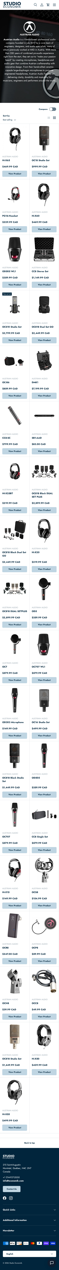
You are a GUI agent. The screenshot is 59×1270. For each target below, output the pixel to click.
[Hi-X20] (44, 530)
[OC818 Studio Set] (14, 1036)
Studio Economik (15, 1263)
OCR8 (5, 947)
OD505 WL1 (9, 271)
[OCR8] (14, 925)
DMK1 (35, 382)
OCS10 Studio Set (11, 326)
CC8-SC (6, 438)
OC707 (6, 836)
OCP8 (35, 947)
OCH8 (5, 1003)
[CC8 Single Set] (44, 814)
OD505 (36, 777)
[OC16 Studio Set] (44, 700)
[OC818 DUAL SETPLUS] (14, 589)
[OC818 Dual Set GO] (44, 305)
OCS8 (35, 892)
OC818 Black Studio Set (13, 779)
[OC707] (14, 814)
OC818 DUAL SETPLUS (14, 611)
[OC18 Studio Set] (44, 138)
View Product (14, 173)
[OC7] (14, 644)
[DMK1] (44, 360)
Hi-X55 (6, 1114)
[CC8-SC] (14, 416)
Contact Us (12, 1189)
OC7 (4, 666)
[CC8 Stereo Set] (44, 249)
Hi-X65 (6, 160)
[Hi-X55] (14, 1092)
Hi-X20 (36, 552)
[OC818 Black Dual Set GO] (14, 530)
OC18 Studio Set (40, 160)
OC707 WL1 (38, 666)
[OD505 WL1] (14, 249)
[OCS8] (44, 870)
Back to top (29, 1142)
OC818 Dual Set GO (42, 326)
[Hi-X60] (44, 194)
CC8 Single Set (40, 836)
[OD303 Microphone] (14, 700)
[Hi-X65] (14, 138)
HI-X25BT (7, 493)
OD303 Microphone (13, 722)
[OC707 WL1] (44, 644)
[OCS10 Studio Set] (14, 305)
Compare (43, 109)
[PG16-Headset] (14, 194)
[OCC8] (44, 981)
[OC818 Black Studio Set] (14, 755)
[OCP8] (44, 925)
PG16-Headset (10, 215)
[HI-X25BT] (14, 471)
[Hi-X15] (14, 870)
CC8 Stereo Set (40, 271)
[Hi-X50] (44, 1036)
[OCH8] (14, 981)
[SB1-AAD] (44, 416)
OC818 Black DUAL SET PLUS (42, 495)
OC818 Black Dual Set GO (14, 554)
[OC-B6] (14, 360)
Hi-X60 (36, 215)
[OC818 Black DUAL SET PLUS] (44, 471)
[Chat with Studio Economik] (52, 1263)
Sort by (6, 115)
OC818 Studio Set (11, 1058)
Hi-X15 (5, 892)
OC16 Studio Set (41, 722)
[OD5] (44, 589)
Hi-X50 (35, 1058)
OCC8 (35, 1003)
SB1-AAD (37, 438)
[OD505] (44, 755)
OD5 (34, 611)
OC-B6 (5, 382)
